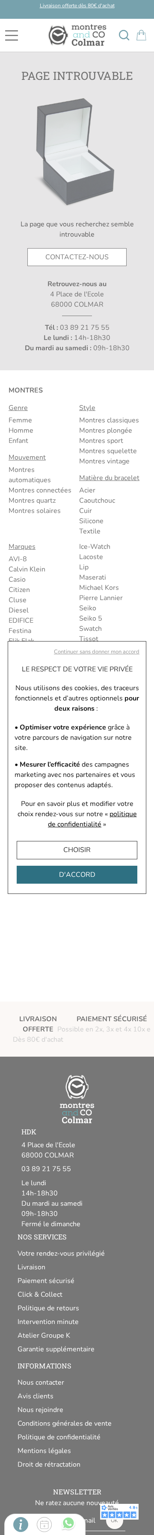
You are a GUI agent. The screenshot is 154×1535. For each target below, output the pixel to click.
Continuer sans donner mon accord (96, 652)
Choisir (77, 850)
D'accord (77, 874)
